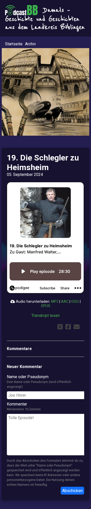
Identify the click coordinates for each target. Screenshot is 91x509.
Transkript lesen (45, 315)
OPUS (45, 306)
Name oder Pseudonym (28, 376)
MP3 (54, 301)
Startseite (13, 44)
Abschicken (72, 490)
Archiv (30, 44)
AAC (65, 301)
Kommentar (17, 404)
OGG (75, 301)
